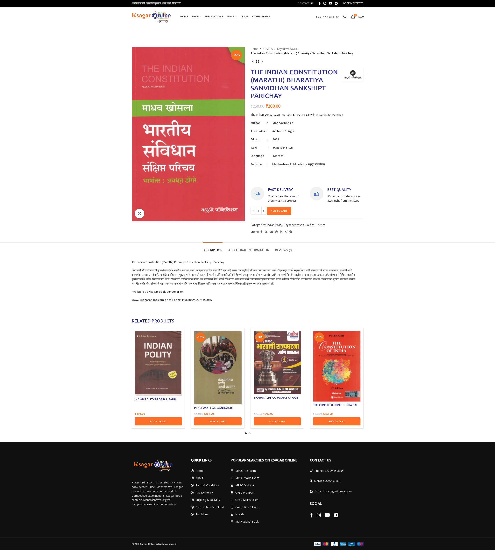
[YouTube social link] (330, 3)
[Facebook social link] (319, 3)
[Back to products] (257, 61)
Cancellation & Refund (210, 507)
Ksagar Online (147, 543)
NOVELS (267, 49)
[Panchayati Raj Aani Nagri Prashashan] (218, 367)
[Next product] (262, 61)
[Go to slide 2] (250, 433)
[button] (158, 421)
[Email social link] (271, 232)
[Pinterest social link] (276, 232)
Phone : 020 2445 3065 (329, 471)
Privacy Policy (204, 492)
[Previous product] (253, 61)
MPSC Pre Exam (245, 471)
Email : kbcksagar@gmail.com (333, 491)
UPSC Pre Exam (245, 492)
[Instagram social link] (324, 3)
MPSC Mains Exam (247, 478)
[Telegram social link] (336, 3)
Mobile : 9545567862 (327, 481)
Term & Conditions (208, 485)
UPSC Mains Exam (246, 500)
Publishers (202, 514)
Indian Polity (274, 225)
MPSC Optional (244, 485)
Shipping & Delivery (208, 500)
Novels (239, 514)
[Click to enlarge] (139, 213)
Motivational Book (247, 521)
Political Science (315, 225)
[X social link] (266, 232)
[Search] (345, 16)
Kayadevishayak (287, 49)
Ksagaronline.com (143, 482)
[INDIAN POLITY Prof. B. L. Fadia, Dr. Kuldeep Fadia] (158, 363)
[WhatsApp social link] (286, 232)
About (199, 478)
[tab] (213, 248)
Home (254, 49)
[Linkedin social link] (281, 232)
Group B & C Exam (247, 507)
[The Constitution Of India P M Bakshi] (336, 366)
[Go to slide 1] (246, 433)
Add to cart (279, 211)
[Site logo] (151, 16)
